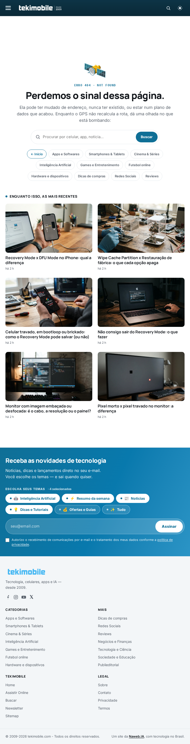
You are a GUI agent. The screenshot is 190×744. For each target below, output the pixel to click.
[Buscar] (168, 8)
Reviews (152, 176)
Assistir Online (16, 692)
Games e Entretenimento (99, 165)
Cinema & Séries (146, 154)
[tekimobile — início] (40, 8)
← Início (37, 154)
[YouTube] (23, 597)
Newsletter (14, 708)
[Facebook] (7, 597)
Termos (104, 708)
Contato (104, 692)
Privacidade (107, 700)
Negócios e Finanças (115, 641)
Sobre (103, 685)
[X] (31, 597)
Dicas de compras (91, 176)
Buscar (147, 137)
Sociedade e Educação (116, 657)
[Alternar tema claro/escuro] (180, 8)
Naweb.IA (136, 736)
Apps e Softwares (65, 154)
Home (10, 685)
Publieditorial (108, 665)
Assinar (169, 526)
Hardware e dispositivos (50, 176)
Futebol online (140, 165)
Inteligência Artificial (55, 165)
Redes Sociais (125, 176)
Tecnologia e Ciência (114, 649)
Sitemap (12, 716)
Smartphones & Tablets (107, 154)
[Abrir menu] (8, 8)
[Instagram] (15, 597)
